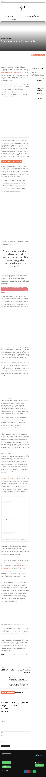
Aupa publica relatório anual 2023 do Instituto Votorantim (40, 82)
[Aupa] (23, 8)
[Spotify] (42, 1)
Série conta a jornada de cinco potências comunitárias (40, 88)
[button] (43, 16)
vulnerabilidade (25, 654)
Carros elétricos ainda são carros (15, 704)
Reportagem (7, 38)
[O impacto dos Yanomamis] (25, 698)
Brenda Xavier (4, 45)
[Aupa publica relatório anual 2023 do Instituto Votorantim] (34, 81)
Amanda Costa (40, 93)
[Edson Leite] (34, 99)
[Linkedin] (40, 1)
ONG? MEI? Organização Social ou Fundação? (23, 671)
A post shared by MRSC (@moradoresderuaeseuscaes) (12, 539)
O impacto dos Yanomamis (25, 703)
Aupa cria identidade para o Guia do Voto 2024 (38, 69)
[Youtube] (44, 1)
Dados (38, 16)
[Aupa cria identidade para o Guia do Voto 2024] (38, 62)
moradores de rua (19, 654)
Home (2, 22)
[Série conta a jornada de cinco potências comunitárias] (34, 88)
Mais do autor (19, 692)
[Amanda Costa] (34, 94)
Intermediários (16, 16)
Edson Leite (39, 98)
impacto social (12, 654)
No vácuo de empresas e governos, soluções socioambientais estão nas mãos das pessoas (5, 707)
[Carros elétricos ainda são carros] (15, 698)
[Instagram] (38, 1)
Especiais (7, 19)
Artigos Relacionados (8, 692)
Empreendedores (26, 16)
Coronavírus (6, 654)
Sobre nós (3, 1)
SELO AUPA (13, 19)
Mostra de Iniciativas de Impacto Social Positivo (7, 670)
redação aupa (34, 72)
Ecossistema (8, 16)
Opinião (34, 16)
